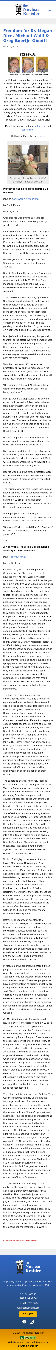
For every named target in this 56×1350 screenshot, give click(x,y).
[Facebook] (24, 1321)
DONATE (28, 1314)
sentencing (28, 129)
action (37, 126)
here (41, 136)
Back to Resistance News (21, 1240)
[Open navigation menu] (50, 10)
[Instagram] (32, 1321)
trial (44, 126)
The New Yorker (17, 557)
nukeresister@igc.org (28, 1307)
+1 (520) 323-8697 (28, 1303)
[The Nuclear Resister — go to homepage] (28, 10)
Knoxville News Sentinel (26, 199)
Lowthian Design (28, 1346)
